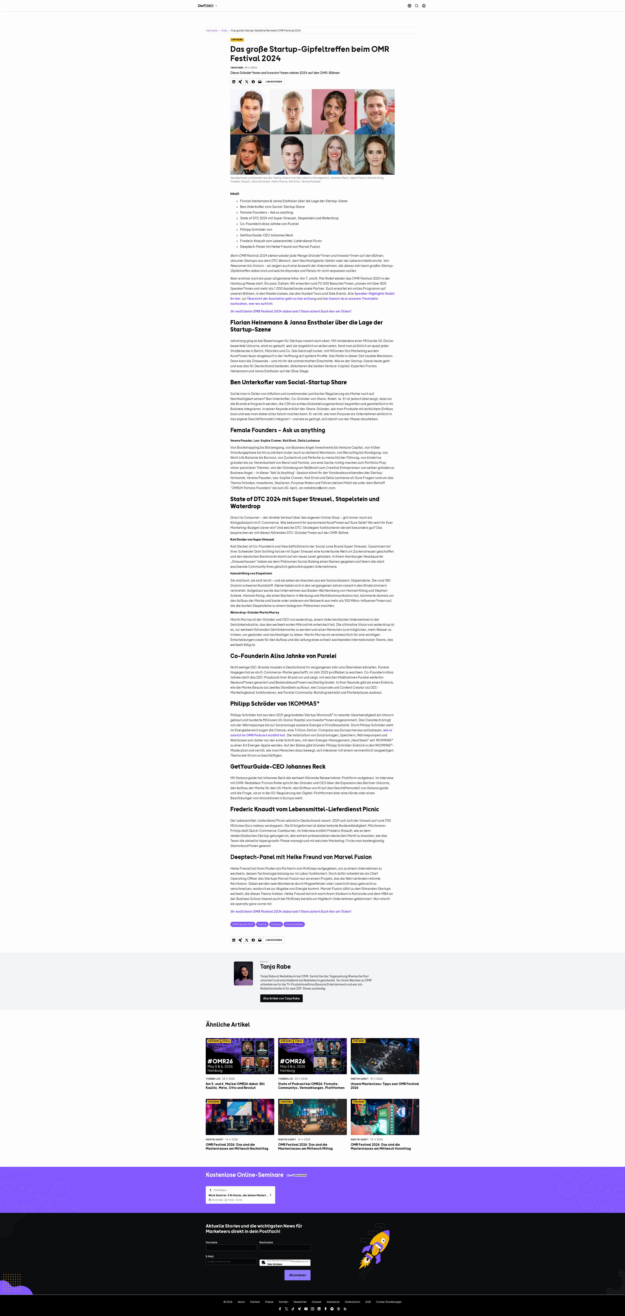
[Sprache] (409, 5)
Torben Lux (213, 1078)
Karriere (255, 1302)
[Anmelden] (424, 5)
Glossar (316, 1302)
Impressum (333, 1302)
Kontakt (283, 1302)
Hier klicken (274, 1264)
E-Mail (210, 1256)
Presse (269, 1302)
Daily (224, 30)
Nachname (266, 1242)
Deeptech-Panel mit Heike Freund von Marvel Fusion (280, 246)
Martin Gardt (359, 1078)
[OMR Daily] (208, 6)
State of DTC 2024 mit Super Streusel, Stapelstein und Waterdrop (289, 218)
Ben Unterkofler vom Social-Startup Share (272, 206)
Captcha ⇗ (301, 1261)
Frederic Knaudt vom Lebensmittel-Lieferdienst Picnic (281, 241)
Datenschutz (352, 1302)
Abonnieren (297, 1275)
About (241, 1302)
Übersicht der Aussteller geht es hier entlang (281, 298)
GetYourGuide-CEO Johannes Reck (266, 235)
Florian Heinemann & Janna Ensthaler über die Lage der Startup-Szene (293, 201)
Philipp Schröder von (256, 229)
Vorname (211, 1242)
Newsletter (300, 1302)
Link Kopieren (274, 81)
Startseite (212, 30)
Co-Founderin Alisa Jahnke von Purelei (269, 224)
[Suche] (416, 5)
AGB (368, 1302)
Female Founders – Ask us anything (266, 212)
